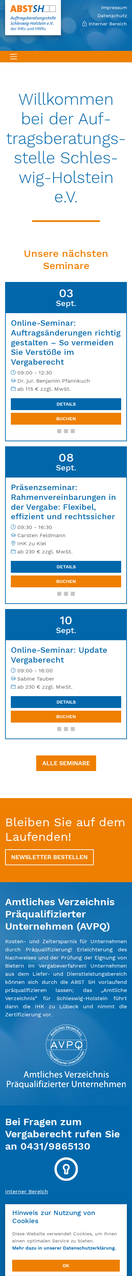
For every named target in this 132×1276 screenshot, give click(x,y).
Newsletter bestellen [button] (49, 857)
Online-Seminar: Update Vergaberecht (59, 655)
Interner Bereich (107, 23)
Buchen (66, 418)
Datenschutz (112, 15)
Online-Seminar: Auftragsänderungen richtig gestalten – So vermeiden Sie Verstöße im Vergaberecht (65, 342)
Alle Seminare (66, 763)
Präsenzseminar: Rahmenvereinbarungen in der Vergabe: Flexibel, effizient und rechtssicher (63, 502)
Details (66, 404)
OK (66, 1265)
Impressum (114, 7)
